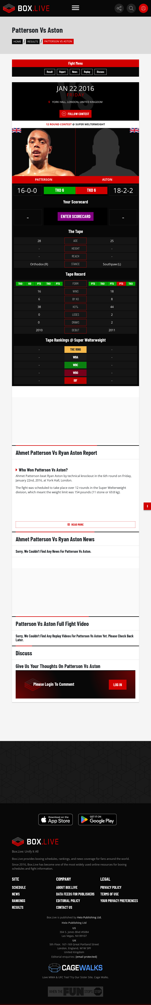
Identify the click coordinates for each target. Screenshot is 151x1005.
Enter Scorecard (75, 216)
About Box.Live (67, 887)
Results (32, 41)
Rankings (18, 900)
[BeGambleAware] (75, 992)
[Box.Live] (26, 8)
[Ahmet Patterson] (43, 152)
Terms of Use (109, 894)
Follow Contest (78, 114)
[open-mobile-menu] (75, 8)
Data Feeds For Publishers (75, 894)
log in (117, 684)
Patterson (43, 180)
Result (50, 71)
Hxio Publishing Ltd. (89, 917)
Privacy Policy (110, 887)
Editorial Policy (68, 900)
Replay (87, 71)
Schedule (19, 887)
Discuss (100, 71)
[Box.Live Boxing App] (55, 819)
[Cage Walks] (75, 967)
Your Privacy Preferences (119, 900)
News (74, 71)
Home (17, 41)
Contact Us (64, 907)
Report (62, 71)
